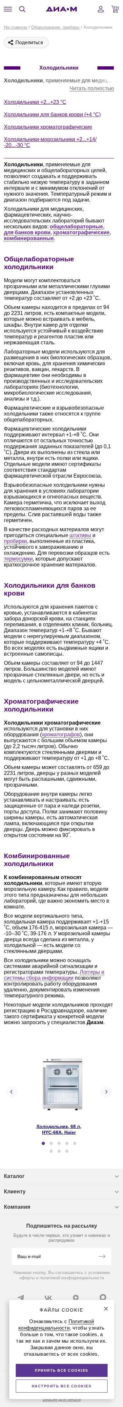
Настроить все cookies (62, 1386)
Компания (17, 1207)
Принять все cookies (61, 1370)
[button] (43, 1143)
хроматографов (61, 734)
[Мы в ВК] (48, 1297)
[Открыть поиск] (22, 9)
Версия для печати (62, 1399)
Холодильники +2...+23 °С (35, 102)
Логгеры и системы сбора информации (54, 975)
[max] (103, 1297)
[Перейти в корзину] (115, 9)
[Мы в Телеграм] (21, 1297)
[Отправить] (102, 1257)
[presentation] (12, 1092)
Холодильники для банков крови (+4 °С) (52, 114)
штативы (80, 535)
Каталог (14, 1176)
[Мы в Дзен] (76, 1297)
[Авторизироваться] (101, 9)
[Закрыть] (106, 1308)
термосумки (18, 559)
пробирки (15, 541)
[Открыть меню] (8, 9)
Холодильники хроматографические (48, 127)
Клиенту (15, 1191)
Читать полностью (92, 88)
